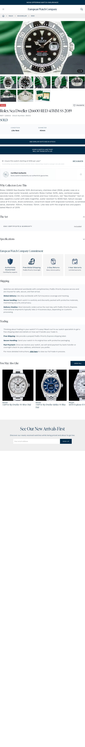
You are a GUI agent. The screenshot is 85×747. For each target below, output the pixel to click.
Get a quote (78, 161)
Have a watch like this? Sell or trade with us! (42, 150)
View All (77, 363)
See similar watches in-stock (42, 141)
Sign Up (66, 441)
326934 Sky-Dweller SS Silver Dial (16, 405)
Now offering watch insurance (42, 2)
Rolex (11, 16)
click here (34, 351)
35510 (33, 16)
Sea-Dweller (22, 16)
